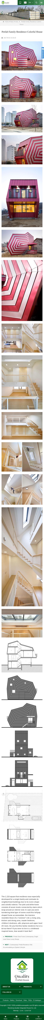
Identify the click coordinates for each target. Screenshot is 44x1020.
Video (25, 1000)
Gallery (12, 1000)
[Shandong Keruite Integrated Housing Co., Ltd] (22, 970)
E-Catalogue (37, 1000)
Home (7, 21)
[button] (42, 12)
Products (6, 1000)
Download (19, 1000)
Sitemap (16, 1010)
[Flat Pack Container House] (22, 12)
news (16, 21)
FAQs (30, 1000)
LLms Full (28, 1010)
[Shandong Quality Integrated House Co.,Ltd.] (5, 2)
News (12, 21)
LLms (21, 1010)
